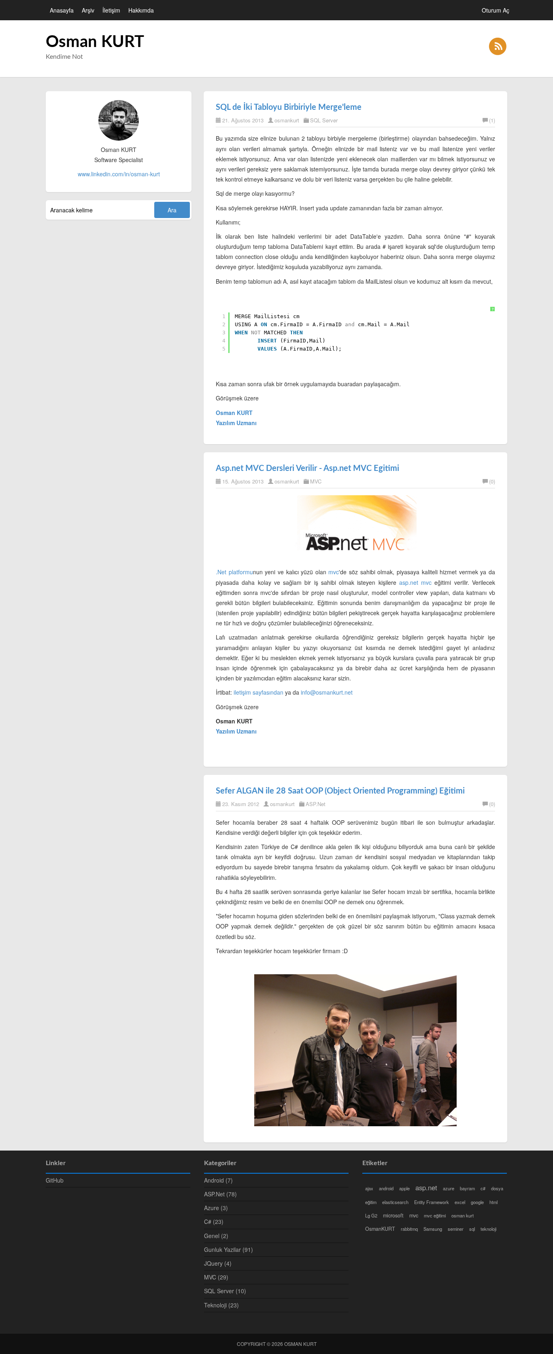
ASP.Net (315, 804)
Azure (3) (216, 1208)
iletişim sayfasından (258, 692)
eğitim (370, 1202)
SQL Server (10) (225, 1291)
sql (472, 1229)
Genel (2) (216, 1236)
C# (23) (213, 1221)
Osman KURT (95, 42)
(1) (492, 120)
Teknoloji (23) (221, 1305)
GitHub (55, 1180)
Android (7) (218, 1180)
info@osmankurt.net (327, 692)
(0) (492, 481)
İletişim (111, 10)
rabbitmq (409, 1229)
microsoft (393, 1215)
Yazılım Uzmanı (236, 731)
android (386, 1188)
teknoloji (488, 1229)
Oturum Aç (495, 10)
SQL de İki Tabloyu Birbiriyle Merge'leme (289, 107)
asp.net (426, 1187)
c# (483, 1188)
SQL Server (324, 120)
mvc (333, 572)
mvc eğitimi (435, 1215)
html (493, 1202)
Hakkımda (141, 10)
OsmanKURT (380, 1228)
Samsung (432, 1229)
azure (448, 1188)
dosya (497, 1188)
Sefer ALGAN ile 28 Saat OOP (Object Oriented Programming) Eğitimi (340, 791)
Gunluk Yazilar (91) (228, 1249)
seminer (456, 1229)
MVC (315, 481)
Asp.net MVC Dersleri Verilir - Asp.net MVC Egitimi (307, 468)
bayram (467, 1188)
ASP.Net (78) (220, 1194)
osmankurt (286, 120)
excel (460, 1202)
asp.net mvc (415, 582)
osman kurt (462, 1215)
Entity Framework (431, 1202)
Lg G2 (371, 1215)
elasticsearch (395, 1202)
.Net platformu (234, 572)
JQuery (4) (218, 1263)
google (477, 1202)
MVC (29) (216, 1277)
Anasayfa (62, 10)
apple (404, 1188)
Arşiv (88, 10)
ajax (369, 1188)
